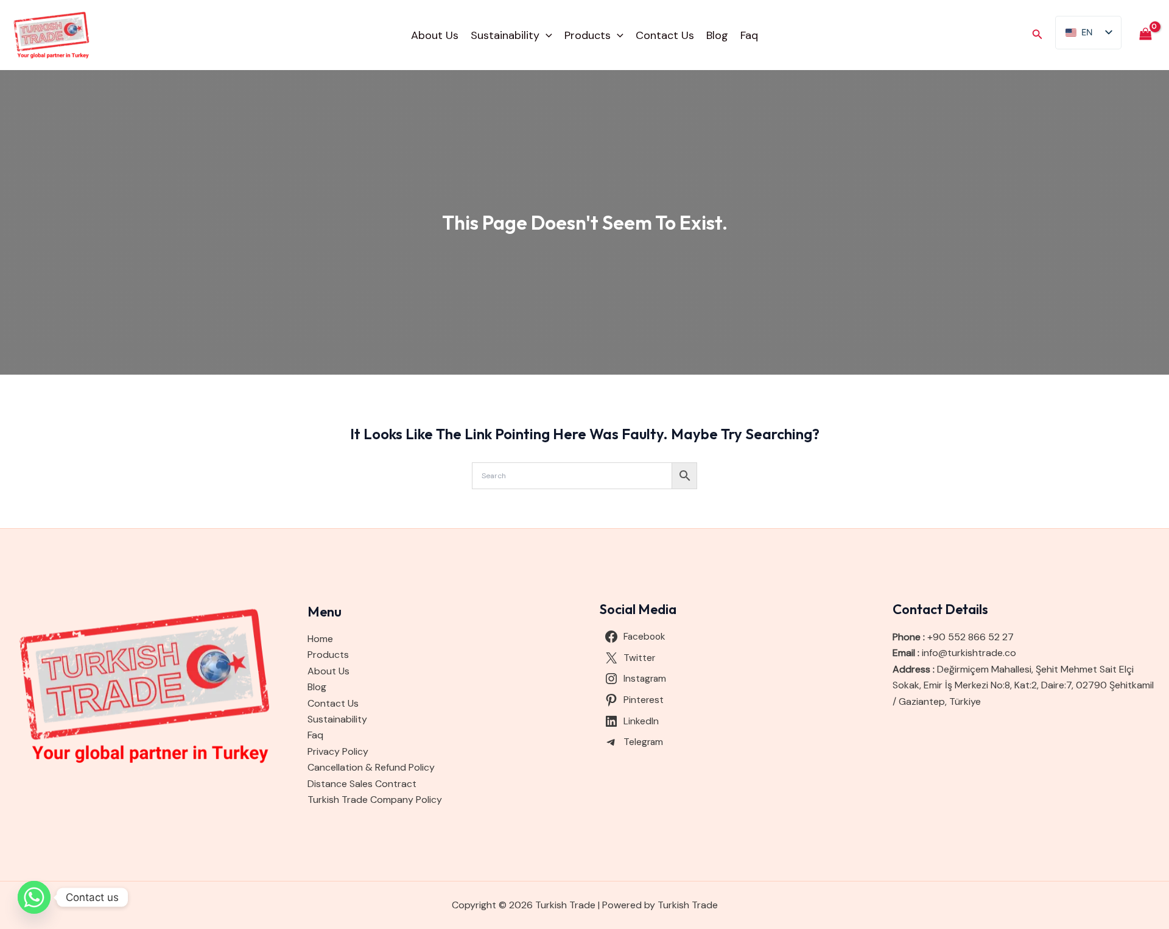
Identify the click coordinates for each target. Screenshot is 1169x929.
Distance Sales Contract (361, 783)
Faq (749, 35)
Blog (717, 35)
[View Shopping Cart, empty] (1145, 35)
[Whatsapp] (34, 897)
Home (320, 638)
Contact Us (665, 35)
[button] (545, 35)
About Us (434, 35)
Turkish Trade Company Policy (374, 799)
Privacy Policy (337, 751)
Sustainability (505, 35)
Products (587, 35)
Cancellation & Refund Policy (371, 767)
